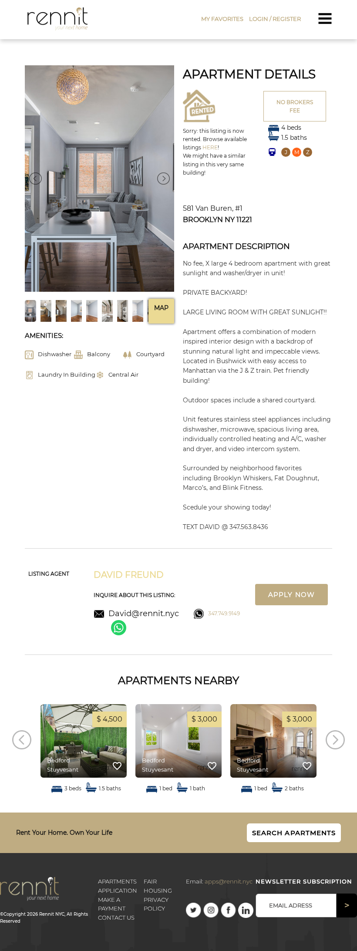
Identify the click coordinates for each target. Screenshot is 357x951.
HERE (210, 147)
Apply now (291, 594)
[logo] (57, 18)
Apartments (117, 881)
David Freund (129, 575)
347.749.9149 (224, 613)
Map (161, 308)
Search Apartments (294, 833)
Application (117, 890)
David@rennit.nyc (143, 613)
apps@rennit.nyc (229, 881)
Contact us (116, 917)
